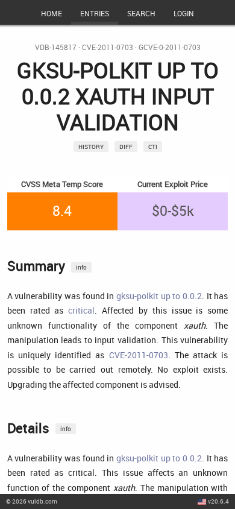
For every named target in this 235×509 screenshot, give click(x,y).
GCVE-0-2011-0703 (170, 47)
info (81, 267)
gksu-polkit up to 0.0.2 (159, 296)
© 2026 (31, 501)
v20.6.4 (218, 501)
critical (81, 310)
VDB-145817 (56, 47)
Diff (126, 146)
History (91, 146)
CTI (152, 146)
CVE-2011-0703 (107, 47)
